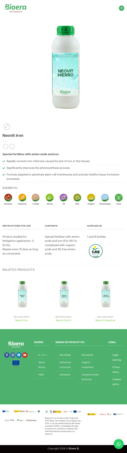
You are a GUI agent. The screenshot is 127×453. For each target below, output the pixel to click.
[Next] (124, 302)
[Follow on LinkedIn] (19, 355)
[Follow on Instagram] (13, 355)
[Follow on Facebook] (7, 355)
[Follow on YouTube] (25, 355)
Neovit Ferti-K (63, 320)
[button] (121, 8)
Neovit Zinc (21, 320)
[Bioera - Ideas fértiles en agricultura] (15, 8)
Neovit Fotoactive (105, 320)
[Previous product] (11, 146)
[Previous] (2, 302)
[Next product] (5, 146)
